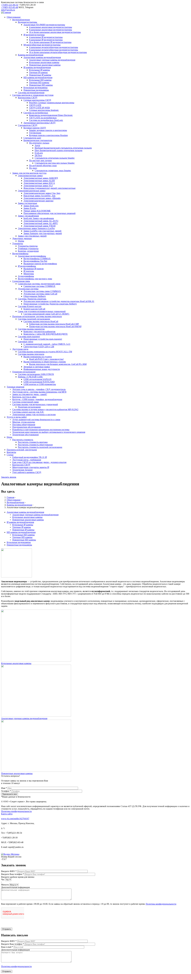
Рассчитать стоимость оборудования (35, 444)
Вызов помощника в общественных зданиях (44, 361)
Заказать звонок (8, 477)
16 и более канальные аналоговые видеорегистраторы (55, 32)
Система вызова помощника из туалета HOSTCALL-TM (45, 351)
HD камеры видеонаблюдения (37, 77)
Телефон (6, 791)
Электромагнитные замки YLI (38, 185)
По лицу (33, 168)
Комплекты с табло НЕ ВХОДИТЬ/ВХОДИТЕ (45, 334)
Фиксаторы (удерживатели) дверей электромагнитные (49, 188)
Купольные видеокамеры (35, 87)
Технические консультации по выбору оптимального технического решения (48, 432)
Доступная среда (20, 349)
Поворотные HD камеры (41, 85)
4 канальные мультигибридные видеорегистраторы (53, 47)
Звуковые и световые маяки (36, 367)
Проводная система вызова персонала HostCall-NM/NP (55, 326)
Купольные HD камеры (40, 80)
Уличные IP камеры (38, 72)
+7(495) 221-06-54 (9, 5)
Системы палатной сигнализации (34, 319)
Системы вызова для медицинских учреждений (35, 404)
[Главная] (6, 12)
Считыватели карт (32, 138)
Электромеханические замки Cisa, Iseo (41, 193)
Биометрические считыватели (37, 140)
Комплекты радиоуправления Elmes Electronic (51, 115)
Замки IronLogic (31, 206)
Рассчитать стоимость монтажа (33, 442)
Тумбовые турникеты (28, 248)
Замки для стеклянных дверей (32, 236)
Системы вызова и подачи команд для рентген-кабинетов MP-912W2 (45, 409)
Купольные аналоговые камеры (44, 62)
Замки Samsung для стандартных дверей (42, 233)
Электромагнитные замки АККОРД (40, 178)
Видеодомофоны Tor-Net (35, 261)
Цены (9, 437)
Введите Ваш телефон (12, 874)
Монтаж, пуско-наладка (23, 422)
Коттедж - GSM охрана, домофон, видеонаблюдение (37, 399)
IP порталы (28, 271)
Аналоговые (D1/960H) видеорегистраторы (44, 24)
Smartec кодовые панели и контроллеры (48, 130)
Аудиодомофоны (26, 276)
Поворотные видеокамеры (36, 90)
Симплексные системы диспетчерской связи (39, 284)
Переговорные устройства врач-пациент (42, 339)
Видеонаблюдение (21, 19)
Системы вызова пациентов (31, 329)
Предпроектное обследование (26, 427)
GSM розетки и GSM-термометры (39, 384)
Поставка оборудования (23, 424)
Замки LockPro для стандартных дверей (42, 231)
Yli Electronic (35, 133)
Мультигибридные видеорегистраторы (42, 45)
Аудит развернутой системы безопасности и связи (36, 419)
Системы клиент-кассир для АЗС (28, 412)
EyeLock (39, 153)
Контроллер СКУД (21, 465)
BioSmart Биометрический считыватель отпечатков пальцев (63, 148)
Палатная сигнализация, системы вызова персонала (37, 316)
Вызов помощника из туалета (37, 356)
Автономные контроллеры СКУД (39, 123)
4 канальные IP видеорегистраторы (46, 37)
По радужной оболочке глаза (43, 165)
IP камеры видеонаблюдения (37, 67)
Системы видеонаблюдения (31, 92)
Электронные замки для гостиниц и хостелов (34, 414)
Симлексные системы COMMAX (39, 286)
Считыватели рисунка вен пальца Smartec (55, 163)
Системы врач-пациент (29, 336)
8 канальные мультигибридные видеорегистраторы (53, 50)
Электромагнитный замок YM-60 (39, 226)
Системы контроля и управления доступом (32, 95)
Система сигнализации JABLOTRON (36, 374)
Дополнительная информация (15, 887)
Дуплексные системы (28, 289)
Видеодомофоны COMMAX (37, 258)
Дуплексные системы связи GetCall (40, 294)
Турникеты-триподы (28, 246)
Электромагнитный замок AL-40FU (40, 223)
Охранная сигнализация (23, 372)
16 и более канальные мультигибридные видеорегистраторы (58, 52)
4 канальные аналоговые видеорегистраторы (50, 27)
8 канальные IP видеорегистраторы (46, 40)
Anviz (37, 145)
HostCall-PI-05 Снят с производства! (46, 359)
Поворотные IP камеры (40, 75)
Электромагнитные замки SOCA (39, 183)
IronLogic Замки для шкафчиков (38, 218)
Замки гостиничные (27, 203)
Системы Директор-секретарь (32, 299)
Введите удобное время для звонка (17, 877)
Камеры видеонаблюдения (30, 55)
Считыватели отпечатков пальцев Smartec (55, 158)
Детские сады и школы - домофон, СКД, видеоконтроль (39, 389)
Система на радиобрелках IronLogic (46, 120)
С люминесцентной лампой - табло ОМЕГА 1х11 (46, 344)
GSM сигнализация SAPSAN (37, 379)
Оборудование (14, 17)
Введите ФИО (8, 871)
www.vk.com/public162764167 (15, 818)
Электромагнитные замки (30, 175)
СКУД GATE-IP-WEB (39, 107)
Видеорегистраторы (27, 22)
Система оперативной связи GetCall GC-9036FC (46, 314)
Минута (5, 884)
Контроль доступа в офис (24, 397)
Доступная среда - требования (26, 460)
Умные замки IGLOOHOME (37, 211)
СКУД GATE (35, 105)
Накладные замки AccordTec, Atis (39, 195)
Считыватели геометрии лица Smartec (53, 170)
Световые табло (25, 341)
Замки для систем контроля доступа (29, 173)
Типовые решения (15, 387)
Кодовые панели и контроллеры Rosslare (48, 135)
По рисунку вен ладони (40, 160)
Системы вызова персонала (31, 354)
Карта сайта (6, 814)
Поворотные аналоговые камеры (45, 65)
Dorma (21, 241)
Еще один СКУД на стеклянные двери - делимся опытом (39, 462)
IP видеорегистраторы (34, 35)
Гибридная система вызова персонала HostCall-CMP (54, 324)
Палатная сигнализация (29, 407)
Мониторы (28, 273)
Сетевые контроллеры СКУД (37, 100)
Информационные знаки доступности (41, 369)
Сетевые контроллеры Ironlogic (44, 110)
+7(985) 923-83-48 (9, 7)
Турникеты (17, 243)
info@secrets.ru (8, 10)
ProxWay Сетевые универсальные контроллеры (51, 102)
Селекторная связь (21, 281)
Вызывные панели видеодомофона (40, 263)
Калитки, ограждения (28, 251)
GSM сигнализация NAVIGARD (39, 382)
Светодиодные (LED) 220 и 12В (38, 346)
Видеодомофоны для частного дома (35, 278)
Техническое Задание (22, 470)
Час (3, 879)
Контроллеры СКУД (27, 97)
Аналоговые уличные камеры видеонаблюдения (52, 60)
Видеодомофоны (20, 253)
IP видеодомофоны (27, 266)
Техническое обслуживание (25, 434)
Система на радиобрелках (35, 112)
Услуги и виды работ (17, 417)
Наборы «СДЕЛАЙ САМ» (30, 377)
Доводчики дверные (22, 238)
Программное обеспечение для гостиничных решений (49, 213)
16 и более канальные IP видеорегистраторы (50, 42)
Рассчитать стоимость (22, 439)
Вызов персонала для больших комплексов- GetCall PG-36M (58, 364)
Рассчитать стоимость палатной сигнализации (40, 447)
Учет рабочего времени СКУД (26, 472)
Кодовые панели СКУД (34, 128)
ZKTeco (38, 155)
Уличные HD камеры (39, 82)
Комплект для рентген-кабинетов (39, 331)
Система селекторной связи (25, 402)
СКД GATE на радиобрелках (43, 118)
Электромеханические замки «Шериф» (42, 198)
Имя (4, 788)
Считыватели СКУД (27, 125)
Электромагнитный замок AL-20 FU (40, 221)
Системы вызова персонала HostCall (40, 321)
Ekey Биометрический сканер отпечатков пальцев (58, 150)
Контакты (11, 452)
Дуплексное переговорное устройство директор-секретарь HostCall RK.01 (58, 301)
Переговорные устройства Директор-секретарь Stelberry (50, 304)
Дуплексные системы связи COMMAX (42, 291)
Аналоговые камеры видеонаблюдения (42, 57)
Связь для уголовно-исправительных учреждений (42, 311)
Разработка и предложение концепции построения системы (40, 429)
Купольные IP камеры (39, 70)
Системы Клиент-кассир (29, 306)
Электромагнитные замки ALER (39, 180)
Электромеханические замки (31, 190)
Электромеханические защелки (38, 201)
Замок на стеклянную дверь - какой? (29, 394)
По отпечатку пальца (39, 143)
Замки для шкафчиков (28, 216)
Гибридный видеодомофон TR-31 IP (29, 457)
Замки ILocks (29, 208)
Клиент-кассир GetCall (34, 309)
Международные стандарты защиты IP (30, 467)
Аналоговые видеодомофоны (32, 256)
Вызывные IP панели (33, 268)
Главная (10, 497)
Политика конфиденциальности (16, 811)
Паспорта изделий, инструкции (22, 450)
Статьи (10, 455)
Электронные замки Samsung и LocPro (36, 228)
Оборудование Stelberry (34, 296)
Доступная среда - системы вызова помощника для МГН (39, 392)
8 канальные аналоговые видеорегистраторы (50, 30)
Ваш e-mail (7, 947)
